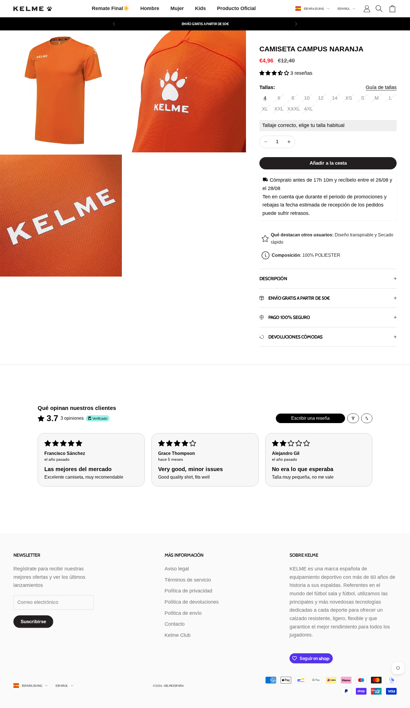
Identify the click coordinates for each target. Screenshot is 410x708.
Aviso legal (177, 569)
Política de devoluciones (192, 602)
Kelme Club (177, 635)
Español (343, 9)
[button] (274, 73)
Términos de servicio (188, 580)
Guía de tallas (381, 87)
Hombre (149, 8)
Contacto (175, 624)
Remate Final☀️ (110, 8)
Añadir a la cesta (328, 163)
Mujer (177, 8)
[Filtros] (353, 418)
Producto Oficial (236, 8)
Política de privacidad (188, 591)
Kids (200, 8)
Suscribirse (33, 621)
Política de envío (183, 613)
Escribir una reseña (310, 418)
